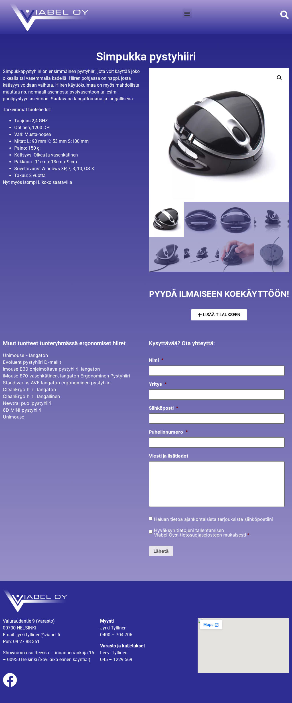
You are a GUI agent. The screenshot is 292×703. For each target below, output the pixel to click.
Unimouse (13, 417)
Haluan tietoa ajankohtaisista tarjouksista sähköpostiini (213, 519)
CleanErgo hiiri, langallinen (31, 396)
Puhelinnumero (168, 432)
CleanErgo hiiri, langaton (29, 389)
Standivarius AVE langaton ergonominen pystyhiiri (57, 382)
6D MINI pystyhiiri (22, 410)
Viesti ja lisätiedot (168, 456)
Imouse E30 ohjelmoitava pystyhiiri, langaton (51, 369)
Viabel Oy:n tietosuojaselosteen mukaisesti (200, 535)
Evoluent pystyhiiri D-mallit (32, 362)
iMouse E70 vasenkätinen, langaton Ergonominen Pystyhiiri (66, 376)
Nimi (156, 360)
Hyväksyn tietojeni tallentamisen (202, 532)
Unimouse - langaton (25, 355)
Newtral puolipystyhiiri (27, 403)
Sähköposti (164, 408)
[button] (187, 13)
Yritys (158, 384)
